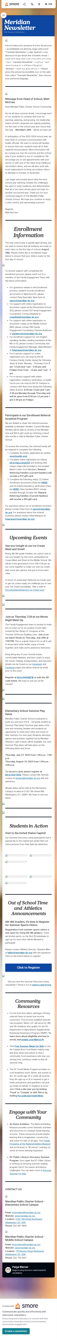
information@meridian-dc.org (26, 1212)
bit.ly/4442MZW (25, 677)
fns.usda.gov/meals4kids (30, 1095)
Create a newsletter (16, 1331)
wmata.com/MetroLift (32, 1039)
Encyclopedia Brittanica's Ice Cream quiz (24, 590)
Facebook (10, 667)
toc (3, 15)
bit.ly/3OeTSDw (13, 774)
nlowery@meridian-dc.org (27, 778)
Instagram (37, 664)
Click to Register (28, 967)
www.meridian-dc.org (25, 1216)
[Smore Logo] (12, 4)
